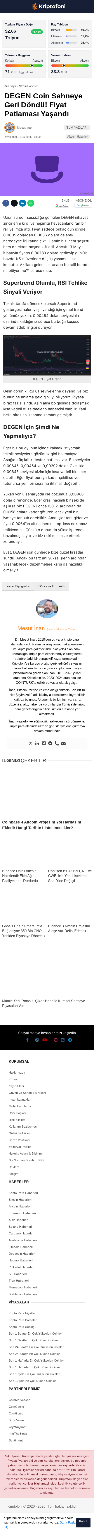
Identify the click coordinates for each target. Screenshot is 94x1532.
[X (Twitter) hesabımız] (17, 1525)
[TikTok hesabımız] (41, 1525)
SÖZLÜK (12, 71)
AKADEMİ (13, 62)
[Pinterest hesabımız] (50, 1525)
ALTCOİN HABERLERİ (21, 53)
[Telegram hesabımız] (66, 1525)
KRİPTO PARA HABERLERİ (25, 35)
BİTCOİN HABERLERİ (21, 44)
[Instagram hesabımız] (25, 1525)
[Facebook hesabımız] (8, 1525)
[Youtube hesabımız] (33, 1525)
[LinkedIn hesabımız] (58, 1525)
